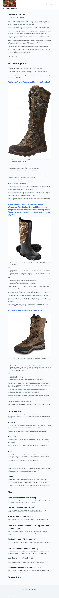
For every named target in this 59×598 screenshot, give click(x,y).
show (15, 56)
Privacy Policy (34, 589)
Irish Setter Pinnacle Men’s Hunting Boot (25, 310)
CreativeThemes (23, 596)
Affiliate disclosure (26, 589)
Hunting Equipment (20, 17)
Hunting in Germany (10, 8)
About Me (51, 4)
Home (47, 4)
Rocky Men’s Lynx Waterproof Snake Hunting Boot (29, 82)
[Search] (55, 4)
